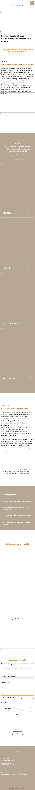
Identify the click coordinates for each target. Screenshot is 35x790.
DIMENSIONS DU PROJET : (7, 698)
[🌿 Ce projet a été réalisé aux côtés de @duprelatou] (17, 558)
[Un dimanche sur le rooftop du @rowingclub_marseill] (17, 569)
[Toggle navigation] (32, 3)
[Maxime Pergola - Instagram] (19, 781)
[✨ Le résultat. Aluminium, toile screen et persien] (17, 581)
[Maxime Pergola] (17, 4)
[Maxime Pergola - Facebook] (15, 781)
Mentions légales (13, 788)
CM (33, 698)
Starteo (22, 788)
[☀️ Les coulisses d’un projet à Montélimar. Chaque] (17, 600)
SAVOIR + (17, 618)
